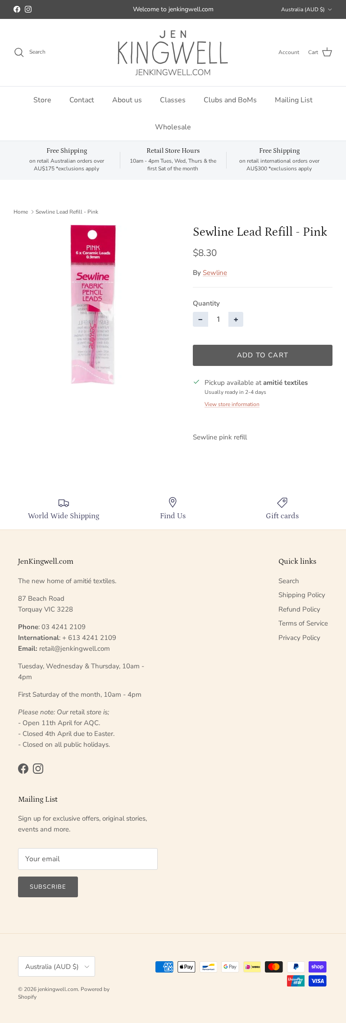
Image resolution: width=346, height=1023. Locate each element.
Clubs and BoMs (230, 100)
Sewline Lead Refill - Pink (67, 211)
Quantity (206, 303)
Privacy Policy (299, 637)
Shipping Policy (301, 594)
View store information (232, 404)
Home (21, 211)
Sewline (215, 272)
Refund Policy (299, 609)
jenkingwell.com (58, 989)
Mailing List (294, 100)
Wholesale (173, 127)
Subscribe (48, 887)
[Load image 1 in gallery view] (93, 304)
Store (42, 100)
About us (127, 100)
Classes (173, 100)
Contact (81, 100)
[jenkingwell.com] (173, 52)
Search (288, 580)
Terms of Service (303, 623)
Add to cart (262, 355)
